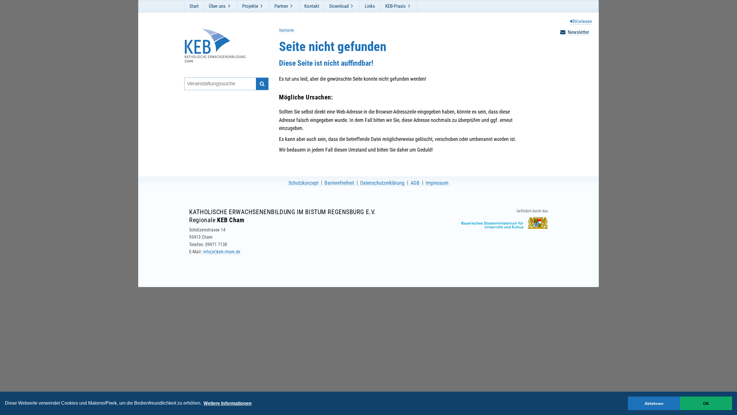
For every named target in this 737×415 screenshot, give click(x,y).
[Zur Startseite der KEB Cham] (222, 46)
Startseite (286, 30)
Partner (281, 6)
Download (339, 6)
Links (370, 6)
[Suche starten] (262, 84)
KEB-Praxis (395, 6)
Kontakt (311, 6)
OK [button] (706, 403)
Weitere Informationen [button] (228, 403)
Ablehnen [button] (654, 403)
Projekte (250, 6)
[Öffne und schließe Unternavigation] (229, 6)
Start (194, 6)
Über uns (217, 6)
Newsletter (578, 32)
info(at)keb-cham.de (221, 251)
